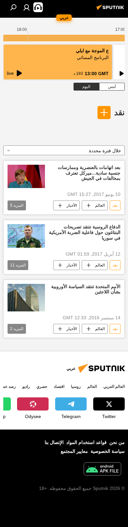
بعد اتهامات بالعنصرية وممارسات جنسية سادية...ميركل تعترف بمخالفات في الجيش (89, 173)
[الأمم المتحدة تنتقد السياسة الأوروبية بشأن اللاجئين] (26, 298)
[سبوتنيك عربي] (111, 9)
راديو (26, 386)
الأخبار (72, 205)
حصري (41, 386)
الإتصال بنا (54, 442)
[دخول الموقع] (26, 7)
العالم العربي (114, 386)
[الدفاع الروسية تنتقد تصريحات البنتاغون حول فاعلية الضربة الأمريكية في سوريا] (26, 235)
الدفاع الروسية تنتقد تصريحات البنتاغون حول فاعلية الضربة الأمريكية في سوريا (84, 232)
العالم (100, 205)
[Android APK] (102, 469)
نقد (119, 112)
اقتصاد (59, 386)
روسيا (76, 386)
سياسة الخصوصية (108, 451)
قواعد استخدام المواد (86, 442)
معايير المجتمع (74, 451)
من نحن (117, 442)
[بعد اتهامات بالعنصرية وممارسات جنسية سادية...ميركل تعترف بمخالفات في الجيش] (26, 176)
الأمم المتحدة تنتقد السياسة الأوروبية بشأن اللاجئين (85, 289)
